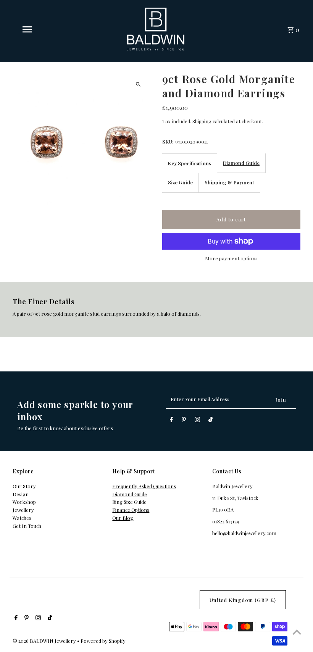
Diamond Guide (241, 163)
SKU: (167, 141)
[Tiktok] (210, 421)
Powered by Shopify (103, 640)
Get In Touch (27, 526)
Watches (22, 518)
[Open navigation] (42, 29)
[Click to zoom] (138, 84)
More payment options (231, 258)
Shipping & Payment (229, 182)
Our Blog (122, 518)
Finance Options (130, 510)
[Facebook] (171, 421)
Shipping (201, 121)
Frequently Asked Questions (144, 486)
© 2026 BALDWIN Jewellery (45, 640)
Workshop (24, 502)
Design (21, 494)
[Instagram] (197, 421)
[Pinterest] (184, 421)
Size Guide (180, 182)
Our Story (24, 486)
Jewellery (23, 510)
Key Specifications (189, 163)
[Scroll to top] (296, 632)
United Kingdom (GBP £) (243, 600)
